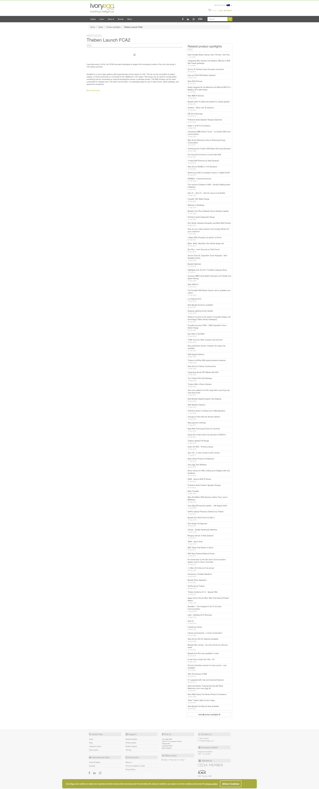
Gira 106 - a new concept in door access (204, 453)
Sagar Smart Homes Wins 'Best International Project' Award (208, 600)
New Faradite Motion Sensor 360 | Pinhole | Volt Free (209, 55)
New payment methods (197, 423)
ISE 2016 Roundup (195, 114)
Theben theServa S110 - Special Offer (203, 593)
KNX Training (203, 776)
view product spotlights (208, 714)
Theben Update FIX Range (198, 441)
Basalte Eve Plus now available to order (203, 654)
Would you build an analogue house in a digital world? (209, 173)
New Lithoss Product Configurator (201, 459)
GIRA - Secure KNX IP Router (199, 480)
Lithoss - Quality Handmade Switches (202, 530)
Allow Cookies (230, 784)
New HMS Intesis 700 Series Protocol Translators (207, 695)
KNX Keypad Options (196, 355)
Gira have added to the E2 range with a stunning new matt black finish (209, 392)
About (129, 19)
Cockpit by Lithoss (195, 628)
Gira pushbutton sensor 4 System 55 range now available (206, 348)
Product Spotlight (94, 36)
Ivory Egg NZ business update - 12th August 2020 (207, 506)
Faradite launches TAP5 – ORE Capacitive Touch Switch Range (207, 327)
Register (229, 10)
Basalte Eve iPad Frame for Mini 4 (201, 518)
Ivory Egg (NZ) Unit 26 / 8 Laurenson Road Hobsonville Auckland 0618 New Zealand (172, 743)
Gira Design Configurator (197, 524)
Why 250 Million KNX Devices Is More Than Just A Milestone (207, 499)
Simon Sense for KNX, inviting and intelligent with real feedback (209, 472)
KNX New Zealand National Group (201, 554)
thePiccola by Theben (196, 587)
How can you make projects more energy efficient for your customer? (208, 231)
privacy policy (212, 784)
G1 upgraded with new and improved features (206, 681)
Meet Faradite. (193, 492)
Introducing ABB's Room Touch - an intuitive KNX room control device (209, 133)
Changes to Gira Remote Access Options (204, 417)
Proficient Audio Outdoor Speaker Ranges (204, 486)
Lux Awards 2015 (194, 300)
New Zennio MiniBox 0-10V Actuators (202, 167)
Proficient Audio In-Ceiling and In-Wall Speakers (206, 411)
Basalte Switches (194, 265)
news (89, 45)
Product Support (131, 746)
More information (93, 90)
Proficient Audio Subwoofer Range (201, 218)
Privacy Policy (130, 769)
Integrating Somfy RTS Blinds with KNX (203, 373)
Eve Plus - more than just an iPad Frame (204, 250)
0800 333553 (204, 738)
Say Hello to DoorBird (196, 335)
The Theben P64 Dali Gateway (200, 379)
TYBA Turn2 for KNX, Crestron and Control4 (205, 340)
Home (92, 27)
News (101, 27)
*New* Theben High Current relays (201, 701)
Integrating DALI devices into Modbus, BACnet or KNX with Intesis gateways (209, 62)
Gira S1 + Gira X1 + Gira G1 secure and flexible (206, 194)
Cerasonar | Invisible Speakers (200, 575)
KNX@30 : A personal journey (199, 179)
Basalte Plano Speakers (197, 581)
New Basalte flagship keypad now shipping (204, 399)
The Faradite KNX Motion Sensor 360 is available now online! (209, 292)
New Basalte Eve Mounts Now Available (203, 707)
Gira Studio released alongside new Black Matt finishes (209, 224)
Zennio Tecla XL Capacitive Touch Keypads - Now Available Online (207, 257)
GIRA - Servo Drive (195, 542)
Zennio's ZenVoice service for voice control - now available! (207, 667)
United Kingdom (94, 762)
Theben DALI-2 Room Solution (200, 385)
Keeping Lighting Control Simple (200, 312)
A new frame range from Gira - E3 (201, 660)
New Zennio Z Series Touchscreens (202, 367)
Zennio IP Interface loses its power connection (206, 70)
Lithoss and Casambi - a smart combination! (205, 634)
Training (128, 750)
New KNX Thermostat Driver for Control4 (204, 429)
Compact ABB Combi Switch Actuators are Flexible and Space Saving (209, 278)
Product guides (131, 743)
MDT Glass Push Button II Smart (200, 548)
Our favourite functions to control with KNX (204, 155)
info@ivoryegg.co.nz (206, 741)
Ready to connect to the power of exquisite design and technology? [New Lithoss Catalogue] (209, 319)
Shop (91, 743)
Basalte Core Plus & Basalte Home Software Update (208, 212)
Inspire (93, 19)
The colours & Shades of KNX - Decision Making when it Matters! (209, 186)
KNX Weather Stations (196, 405)
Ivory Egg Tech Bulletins (197, 465)
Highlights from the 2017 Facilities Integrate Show (207, 271)
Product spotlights (113, 27)
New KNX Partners (195, 82)
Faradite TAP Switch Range (198, 200)
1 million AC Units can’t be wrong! (201, 569)
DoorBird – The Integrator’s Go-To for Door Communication (205, 608)
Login (220, 10)
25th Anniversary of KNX (197, 675)
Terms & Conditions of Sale (135, 766)
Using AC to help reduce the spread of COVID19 (207, 435)
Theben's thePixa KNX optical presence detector (207, 361)
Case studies (93, 750)
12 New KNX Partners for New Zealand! (203, 161)
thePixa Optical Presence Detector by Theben (206, 512)
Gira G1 (192, 622)
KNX (210, 776)
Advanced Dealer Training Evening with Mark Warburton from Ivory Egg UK (205, 688)
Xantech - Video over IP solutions (201, 108)
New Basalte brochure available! (200, 306)
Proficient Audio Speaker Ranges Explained (205, 120)
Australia (92, 766)
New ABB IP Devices (196, 96)
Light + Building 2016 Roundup (200, 616)
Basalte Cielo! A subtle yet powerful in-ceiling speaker (209, 102)
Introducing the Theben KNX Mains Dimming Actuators (209, 149)
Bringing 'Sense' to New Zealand (200, 536)
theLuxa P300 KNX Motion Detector (202, 76)
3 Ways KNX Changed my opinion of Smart (204, 238)
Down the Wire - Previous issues (200, 447)
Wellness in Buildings (196, 206)
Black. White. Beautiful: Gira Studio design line (206, 244)
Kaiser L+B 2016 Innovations (199, 126)
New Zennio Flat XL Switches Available (203, 640)
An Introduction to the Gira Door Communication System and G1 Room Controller (207, 561)
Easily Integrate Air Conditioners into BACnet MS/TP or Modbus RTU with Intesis (209, 89)
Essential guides (131, 739)
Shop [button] (110, 19)
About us (129, 762)
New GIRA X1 (193, 285)
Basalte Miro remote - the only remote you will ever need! (208, 647)
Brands (120, 19)
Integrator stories (95, 746)
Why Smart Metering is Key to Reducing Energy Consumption (206, 142)
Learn (101, 19)
